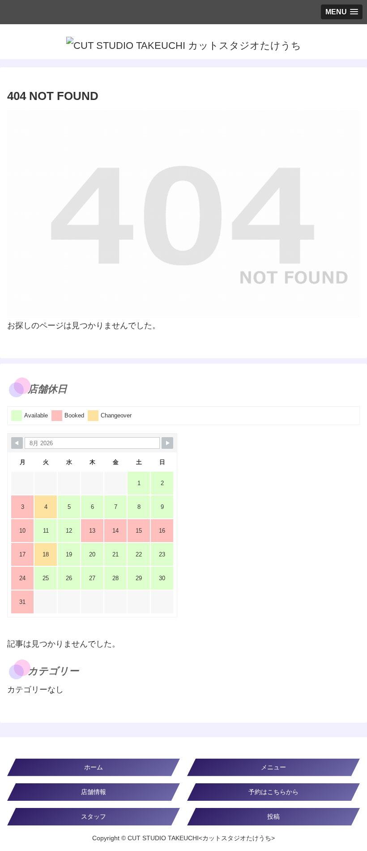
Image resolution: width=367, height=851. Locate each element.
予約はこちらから (273, 791)
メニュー (273, 767)
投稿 (273, 816)
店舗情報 (93, 791)
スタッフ (93, 816)
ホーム (93, 767)
